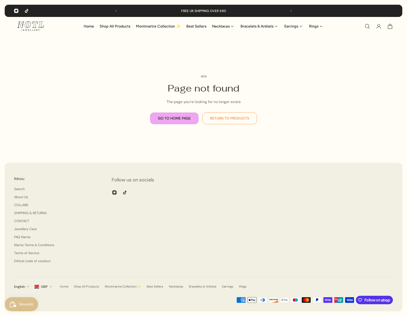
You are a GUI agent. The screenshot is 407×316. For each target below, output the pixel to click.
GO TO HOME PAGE (174, 118)
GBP (44, 286)
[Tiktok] (26, 11)
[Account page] (378, 26)
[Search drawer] (367, 26)
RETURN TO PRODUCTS (229, 118)
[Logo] (30, 26)
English (19, 286)
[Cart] (390, 26)
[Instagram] (16, 11)
